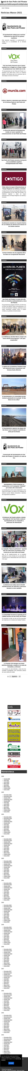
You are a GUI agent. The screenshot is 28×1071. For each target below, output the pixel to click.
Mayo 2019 (6, 937)
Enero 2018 (6, 966)
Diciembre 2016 (7, 993)
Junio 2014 (6, 1046)
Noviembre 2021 (8, 884)
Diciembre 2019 (7, 927)
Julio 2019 (6, 934)
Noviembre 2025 (8, 796)
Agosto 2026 (7, 778)
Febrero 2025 (7, 810)
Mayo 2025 (6, 805)
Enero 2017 (6, 988)
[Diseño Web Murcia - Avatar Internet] (12, 1069)
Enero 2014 (6, 1054)
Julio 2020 (6, 912)
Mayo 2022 (6, 871)
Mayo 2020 (6, 915)
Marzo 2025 (7, 808)
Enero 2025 (6, 811)
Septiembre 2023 (8, 843)
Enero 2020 (6, 922)
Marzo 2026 (7, 786)
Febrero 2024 (7, 832)
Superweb (9, 1069)
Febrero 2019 (7, 942)
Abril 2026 (6, 785)
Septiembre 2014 (8, 1042)
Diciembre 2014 (7, 1037)
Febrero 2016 (7, 1008)
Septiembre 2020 (8, 909)
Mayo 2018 (6, 960)
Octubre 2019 (7, 930)
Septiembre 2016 (8, 997)
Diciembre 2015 (7, 1015)
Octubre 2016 (7, 996)
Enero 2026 (6, 789)
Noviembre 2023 (8, 840)
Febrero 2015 (7, 1030)
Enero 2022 (6, 877)
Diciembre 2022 (7, 861)
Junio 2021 (6, 892)
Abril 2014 (6, 1049)
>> (19, 676)
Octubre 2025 (7, 797)
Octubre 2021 (7, 886)
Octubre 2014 (7, 1040)
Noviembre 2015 (8, 1017)
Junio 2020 (6, 914)
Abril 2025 (6, 807)
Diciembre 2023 (7, 839)
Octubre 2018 (7, 952)
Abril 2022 (6, 873)
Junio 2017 (6, 980)
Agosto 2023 (7, 845)
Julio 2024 (6, 824)
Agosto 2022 (7, 867)
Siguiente (14, 676)
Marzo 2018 (7, 963)
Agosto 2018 (7, 955)
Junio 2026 (6, 782)
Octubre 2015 (7, 1018)
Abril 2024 (6, 829)
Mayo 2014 (6, 1048)
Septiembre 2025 (8, 799)
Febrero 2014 (7, 1052)
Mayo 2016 (6, 1004)
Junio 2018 (6, 958)
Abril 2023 (6, 851)
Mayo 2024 (6, 827)
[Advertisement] (12, 693)
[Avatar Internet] (14, 741)
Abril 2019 (6, 939)
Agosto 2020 (7, 911)
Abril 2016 (6, 1005)
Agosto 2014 (7, 1043)
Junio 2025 (6, 804)
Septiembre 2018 (8, 953)
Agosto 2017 (7, 977)
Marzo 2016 (7, 1007)
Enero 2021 (6, 899)
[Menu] (1, 2)
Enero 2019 (6, 944)
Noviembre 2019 (8, 928)
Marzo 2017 (7, 985)
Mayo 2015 (6, 1026)
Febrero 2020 (7, 920)
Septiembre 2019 (8, 931)
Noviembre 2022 (8, 862)
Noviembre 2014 (8, 1039)
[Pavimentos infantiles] (14, 750)
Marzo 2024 (7, 830)
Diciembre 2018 (7, 949)
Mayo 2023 (6, 849)
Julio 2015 (6, 1023)
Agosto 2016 (7, 999)
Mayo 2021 (6, 893)
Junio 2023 (6, 848)
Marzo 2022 (7, 874)
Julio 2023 (6, 846)
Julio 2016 (6, 1001)
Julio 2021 (6, 890)
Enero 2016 (6, 1010)
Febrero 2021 (7, 898)
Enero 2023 (6, 855)
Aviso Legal (4, 1070)
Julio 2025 (6, 802)
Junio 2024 (6, 826)
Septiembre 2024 (8, 821)
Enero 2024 (6, 833)
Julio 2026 (6, 780)
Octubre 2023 (7, 842)
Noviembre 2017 (8, 972)
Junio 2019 (6, 936)
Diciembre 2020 (7, 905)
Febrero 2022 (7, 876)
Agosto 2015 (7, 1021)
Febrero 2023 (7, 854)
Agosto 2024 (7, 823)
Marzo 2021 (7, 896)
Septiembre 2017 (8, 975)
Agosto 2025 (7, 801)
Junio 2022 (6, 870)
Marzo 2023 (7, 852)
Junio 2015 (6, 1024)
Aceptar (11, 1063)
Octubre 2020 (7, 908)
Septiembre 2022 (8, 865)
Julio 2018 (6, 956)
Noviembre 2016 (8, 994)
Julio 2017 (6, 979)
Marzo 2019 (7, 940)
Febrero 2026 (7, 788)
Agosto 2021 (7, 889)
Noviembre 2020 (8, 906)
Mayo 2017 (6, 982)
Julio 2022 (6, 868)
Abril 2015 (6, 1027)
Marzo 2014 (7, 1051)
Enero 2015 (6, 1032)
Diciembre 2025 (7, 794)
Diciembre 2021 (7, 883)
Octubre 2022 (7, 864)
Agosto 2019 (7, 933)
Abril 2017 (6, 983)
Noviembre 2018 (8, 950)
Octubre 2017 (7, 974)
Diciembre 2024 (7, 817)
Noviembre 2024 (8, 818)
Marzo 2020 (7, 918)
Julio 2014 (6, 1045)
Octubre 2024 (7, 820)
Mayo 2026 (6, 783)
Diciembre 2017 (7, 971)
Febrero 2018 (7, 964)
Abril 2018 (6, 961)
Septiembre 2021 (8, 887)
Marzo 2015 (7, 1029)
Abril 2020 (6, 917)
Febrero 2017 (7, 986)
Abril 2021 (6, 895)
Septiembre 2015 (8, 1020)
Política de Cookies (20, 1070)
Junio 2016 (6, 1002)
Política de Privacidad (11, 1070)
